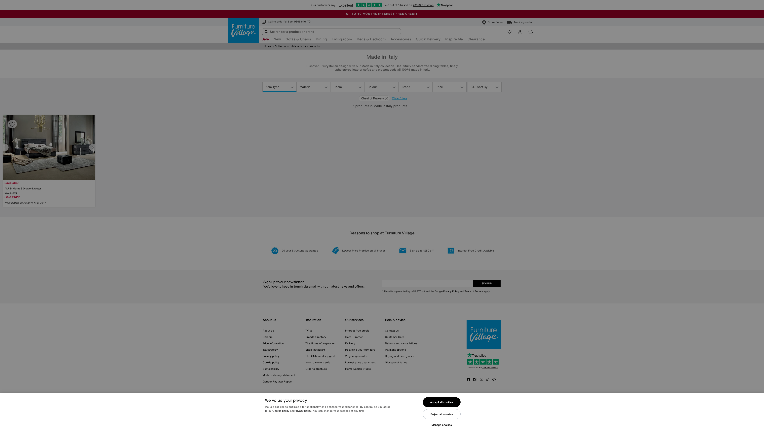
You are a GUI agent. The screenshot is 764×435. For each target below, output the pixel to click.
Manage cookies (442, 425)
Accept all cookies (441, 402)
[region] (382, 414)
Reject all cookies (442, 414)
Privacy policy (303, 411)
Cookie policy (281, 411)
